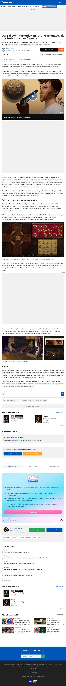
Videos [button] (19, 6)
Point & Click (31, 400)
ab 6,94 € (45, 421)
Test (8, 400)
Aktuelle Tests (10, 614)
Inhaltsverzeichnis (26, 59)
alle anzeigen (59, 412)
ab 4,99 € (13, 421)
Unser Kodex (19, 664)
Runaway (17, 195)
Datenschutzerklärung (33, 666)
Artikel (3, 400)
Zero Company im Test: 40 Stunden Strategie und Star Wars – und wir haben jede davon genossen (23, 623)
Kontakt (59, 664)
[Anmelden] (43, 656)
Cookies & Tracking (42, 666)
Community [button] (37, 6)
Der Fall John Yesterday (17, 71)
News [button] (13, 6)
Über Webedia (26, 664)
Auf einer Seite (10, 59)
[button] (60, 2)
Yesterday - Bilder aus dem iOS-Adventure (16, 552)
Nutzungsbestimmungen (15, 666)
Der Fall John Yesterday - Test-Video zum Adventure (19, 564)
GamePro (26, 670)
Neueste (12, 466)
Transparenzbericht (52, 666)
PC (19, 400)
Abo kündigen (33, 664)
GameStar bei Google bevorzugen (53, 54)
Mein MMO (32, 670)
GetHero (37, 670)
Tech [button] (23, 6)
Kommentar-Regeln (17, 440)
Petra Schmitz (10, 48)
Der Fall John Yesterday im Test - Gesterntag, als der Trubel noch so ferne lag (26, 558)
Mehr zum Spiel (54, 530)
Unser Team (12, 664)
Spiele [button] (9, 6)
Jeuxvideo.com (43, 670)
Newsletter (54, 664)
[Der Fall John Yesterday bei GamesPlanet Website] (6, 419)
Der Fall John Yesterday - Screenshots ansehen (15, 361)
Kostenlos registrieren (32, 454)
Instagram (33, 674)
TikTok (37, 674)
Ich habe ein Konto (13, 454)
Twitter (23, 674)
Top (54, 466)
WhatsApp (42, 674)
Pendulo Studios (37, 537)
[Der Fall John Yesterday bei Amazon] (38, 419)
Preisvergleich (10, 412)
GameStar (21, 670)
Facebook (28, 674)
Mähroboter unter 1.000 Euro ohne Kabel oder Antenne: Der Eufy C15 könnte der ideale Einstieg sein (54, 624)
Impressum (6, 664)
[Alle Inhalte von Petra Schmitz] (3, 50)
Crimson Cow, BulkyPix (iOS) (24, 537)
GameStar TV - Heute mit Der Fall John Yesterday (18, 575)
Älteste (33, 466)
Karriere (49, 664)
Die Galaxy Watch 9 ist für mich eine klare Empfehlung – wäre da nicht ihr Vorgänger (23, 632)
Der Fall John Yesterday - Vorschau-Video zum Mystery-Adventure (23, 569)
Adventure (24, 400)
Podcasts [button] (29, 6)
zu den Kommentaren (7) (32, 406)
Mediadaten (24, 666)
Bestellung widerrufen (42, 664)
